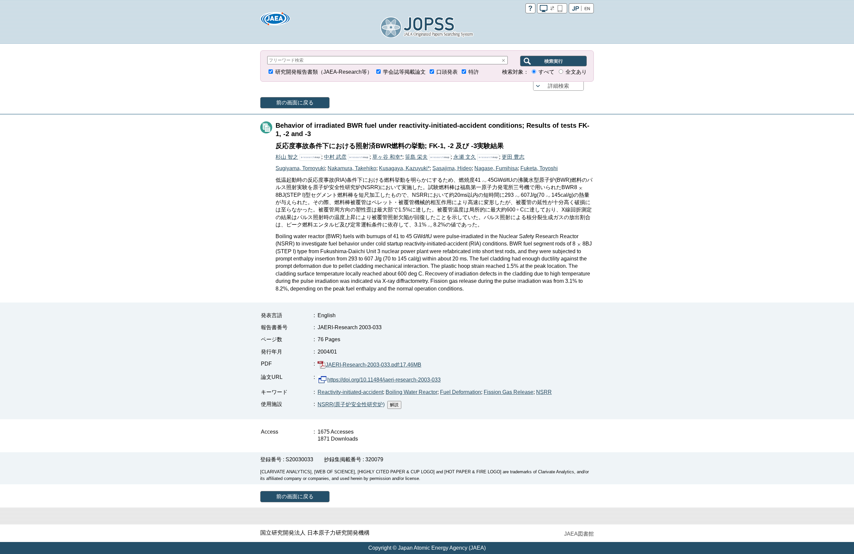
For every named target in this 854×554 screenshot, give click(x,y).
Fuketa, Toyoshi (539, 168)
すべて (546, 72)
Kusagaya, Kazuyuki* (404, 168)
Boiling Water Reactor (411, 392)
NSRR (544, 392)
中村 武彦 (335, 157)
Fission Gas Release (508, 392)
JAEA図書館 (579, 534)
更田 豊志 (513, 157)
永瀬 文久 (464, 157)
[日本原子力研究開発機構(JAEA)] (275, 21)
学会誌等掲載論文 (404, 72)
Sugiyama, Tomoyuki (300, 168)
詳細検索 (558, 86)
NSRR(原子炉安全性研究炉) (351, 404)
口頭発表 (447, 72)
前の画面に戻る (295, 102)
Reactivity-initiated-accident (350, 392)
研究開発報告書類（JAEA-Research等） (323, 72)
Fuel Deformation (460, 392)
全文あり (576, 72)
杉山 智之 (287, 157)
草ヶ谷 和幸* (387, 157)
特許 (473, 72)
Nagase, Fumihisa (496, 168)
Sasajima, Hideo (452, 168)
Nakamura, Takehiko (352, 168)
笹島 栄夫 (416, 157)
